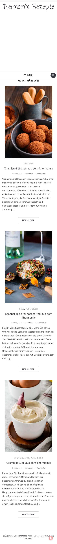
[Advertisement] (28, 41)
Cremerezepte (21, 458)
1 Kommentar (40, 174)
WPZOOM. (28, 539)
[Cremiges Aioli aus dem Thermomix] (28, 416)
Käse (21, 309)
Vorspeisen (31, 309)
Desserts (28, 163)
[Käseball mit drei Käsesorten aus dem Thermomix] (28, 267)
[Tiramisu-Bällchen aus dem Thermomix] (28, 121)
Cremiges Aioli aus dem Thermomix (28, 462)
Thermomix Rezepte (28, 6)
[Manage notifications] (51, 538)
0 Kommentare (40, 323)
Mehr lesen (28, 220)
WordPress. (22, 536)
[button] (28, 75)
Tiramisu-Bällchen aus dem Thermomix (28, 168)
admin (30, 174)
